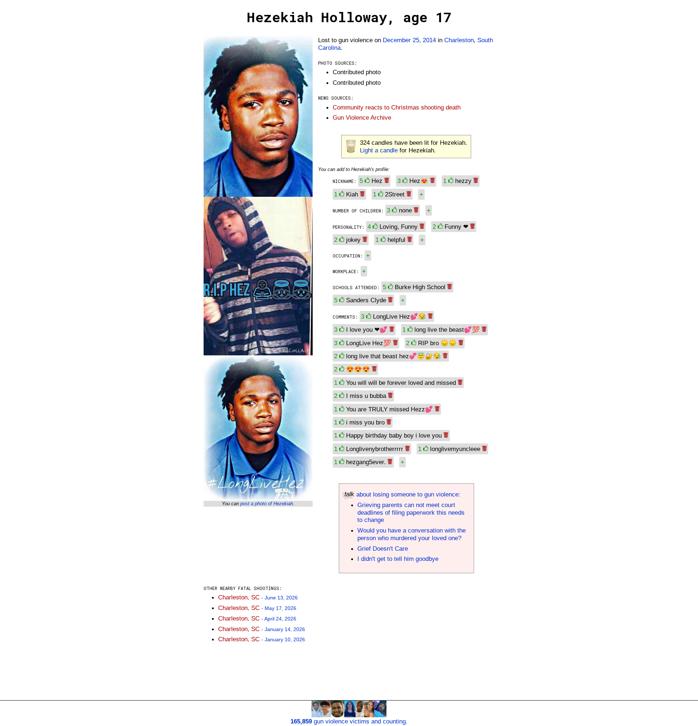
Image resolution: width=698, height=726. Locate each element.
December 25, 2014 (409, 40)
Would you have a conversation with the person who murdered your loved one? (411, 534)
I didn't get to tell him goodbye (397, 558)
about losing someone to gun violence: (407, 494)
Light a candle (379, 150)
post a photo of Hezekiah (266, 503)
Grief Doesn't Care (382, 548)
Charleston (459, 40)
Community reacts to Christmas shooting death (397, 107)
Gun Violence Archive (362, 117)
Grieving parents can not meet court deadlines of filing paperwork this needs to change (411, 512)
